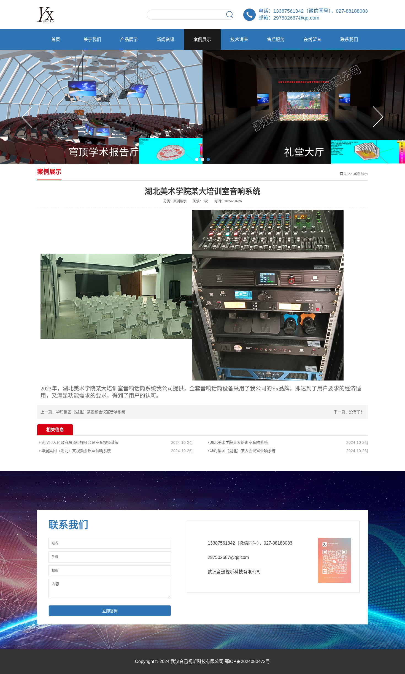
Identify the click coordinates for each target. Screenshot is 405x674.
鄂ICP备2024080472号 (247, 661)
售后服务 (276, 39)
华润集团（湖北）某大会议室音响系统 (243, 451)
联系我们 (349, 39)
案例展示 (202, 39)
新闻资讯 (165, 39)
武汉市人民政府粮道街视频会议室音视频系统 (79, 442)
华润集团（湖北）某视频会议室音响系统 (90, 412)
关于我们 (92, 39)
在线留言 (312, 39)
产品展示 (129, 39)
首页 (55, 39)
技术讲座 (239, 39)
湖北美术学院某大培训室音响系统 (239, 442)
